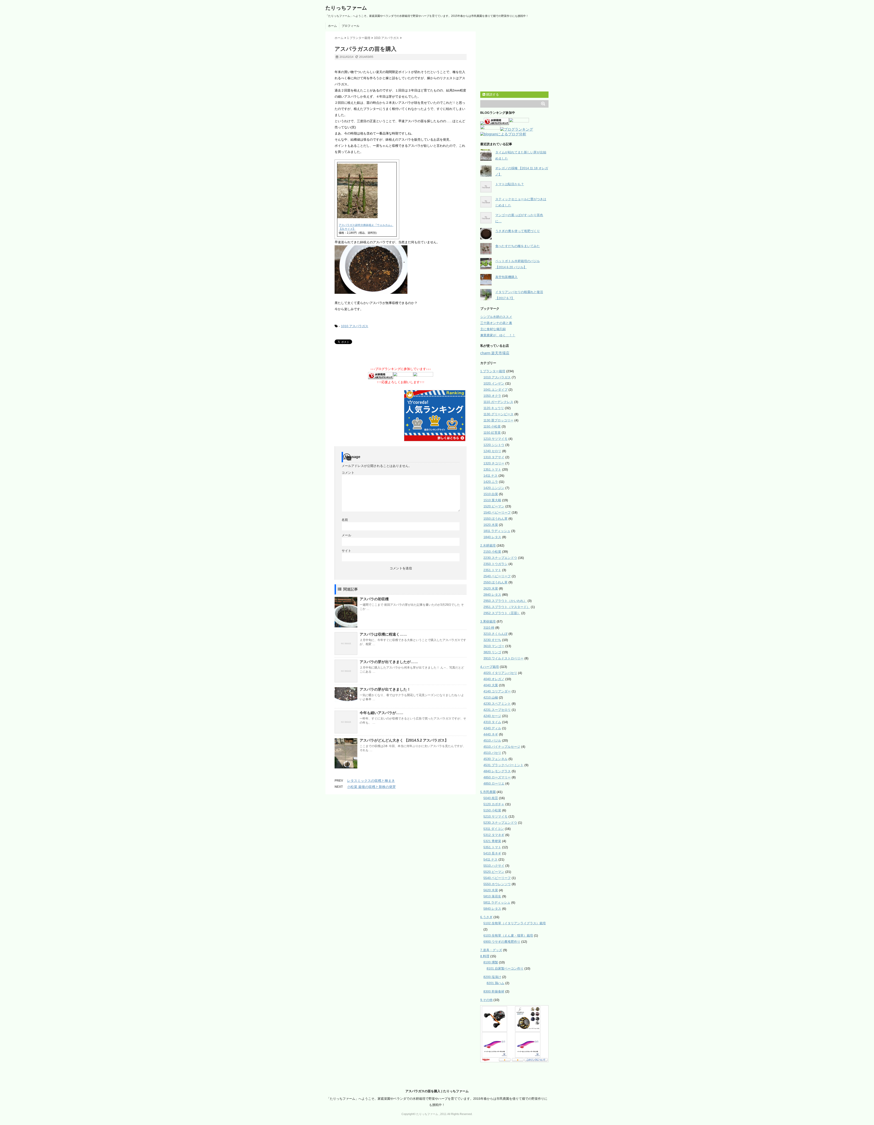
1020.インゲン (493, 383)
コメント (348, 472)
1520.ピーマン (493, 506)
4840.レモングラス (497, 771)
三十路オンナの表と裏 (496, 323)
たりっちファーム (346, 8)
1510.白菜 (490, 494)
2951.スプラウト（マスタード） (506, 607)
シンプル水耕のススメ (496, 317)
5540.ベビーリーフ (497, 878)
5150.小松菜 (492, 810)
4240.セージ (492, 716)
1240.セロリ (492, 451)
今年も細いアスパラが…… (381, 713)
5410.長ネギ (492, 853)
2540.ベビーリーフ (497, 576)
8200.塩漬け (492, 977)
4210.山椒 (490, 697)
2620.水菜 (490, 588)
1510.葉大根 (492, 500)
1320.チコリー (493, 463)
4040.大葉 (490, 685)
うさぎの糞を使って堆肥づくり (517, 231)
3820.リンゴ (492, 652)
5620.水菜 (490, 890)
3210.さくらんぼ (495, 634)
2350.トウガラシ (495, 564)
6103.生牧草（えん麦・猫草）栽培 (508, 935)
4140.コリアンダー (497, 691)
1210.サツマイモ (495, 439)
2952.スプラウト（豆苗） (501, 613)
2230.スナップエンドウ (500, 558)
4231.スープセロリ (497, 710)
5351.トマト (492, 847)
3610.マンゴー (493, 646)
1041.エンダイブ (495, 389)
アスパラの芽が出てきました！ (385, 689)
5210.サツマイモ (495, 816)
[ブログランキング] (516, 130)
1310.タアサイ (493, 457)
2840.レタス (492, 594)
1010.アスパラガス (354, 326)
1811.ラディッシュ (496, 531)
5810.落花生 (492, 896)
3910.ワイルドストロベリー (503, 658)
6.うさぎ (486, 917)
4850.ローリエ (493, 783)
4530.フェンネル (495, 759)
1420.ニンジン (493, 488)
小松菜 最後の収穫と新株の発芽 (371, 787)
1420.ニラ (490, 482)
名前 (345, 520)
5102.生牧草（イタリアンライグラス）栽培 (514, 923)
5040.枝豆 (490, 798)
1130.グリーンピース (498, 414)
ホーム (332, 26)
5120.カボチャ (493, 804)
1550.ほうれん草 (495, 518)
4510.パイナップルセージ (501, 746)
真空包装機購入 (506, 277)
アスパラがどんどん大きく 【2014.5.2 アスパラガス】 (404, 740)
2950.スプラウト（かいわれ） (505, 601)
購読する (492, 94)
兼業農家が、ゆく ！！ (497, 335)
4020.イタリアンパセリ (500, 673)
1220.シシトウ (493, 445)
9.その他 (486, 1000)
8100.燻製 (490, 962)
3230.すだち (492, 640)
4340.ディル (492, 728)
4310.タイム (492, 722)
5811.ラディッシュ (496, 902)
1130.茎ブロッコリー (498, 420)
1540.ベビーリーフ (497, 512)
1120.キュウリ (493, 408)
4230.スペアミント (497, 703)
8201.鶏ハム (495, 983)
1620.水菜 (490, 525)
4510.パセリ (492, 753)
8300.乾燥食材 (493, 991)
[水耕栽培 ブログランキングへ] (380, 376)
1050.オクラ (492, 396)
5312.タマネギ (493, 835)
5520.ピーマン (493, 872)
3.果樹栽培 (488, 621)
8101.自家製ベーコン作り (505, 968)
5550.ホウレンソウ (497, 884)
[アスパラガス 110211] (401, 269)
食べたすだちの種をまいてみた (517, 246)
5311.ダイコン (493, 829)
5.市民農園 (488, 792)
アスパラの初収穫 (374, 599)
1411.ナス (490, 475)
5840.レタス (492, 908)
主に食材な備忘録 (493, 329)
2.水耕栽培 (488, 545)
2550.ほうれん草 (495, 582)
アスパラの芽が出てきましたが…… (389, 662)
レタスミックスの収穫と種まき (371, 781)
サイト (346, 550)
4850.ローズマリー (497, 777)
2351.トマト (492, 570)
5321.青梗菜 (492, 841)
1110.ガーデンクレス (498, 402)
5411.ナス (490, 859)
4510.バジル (492, 740)
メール (346, 535)
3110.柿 (488, 627)
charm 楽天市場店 (494, 353)
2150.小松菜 (492, 551)
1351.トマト (492, 469)
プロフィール (350, 26)
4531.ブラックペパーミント (503, 765)
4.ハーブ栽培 (489, 667)
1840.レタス (492, 537)
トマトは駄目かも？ (509, 184)
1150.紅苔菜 (492, 432)
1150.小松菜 (492, 426)
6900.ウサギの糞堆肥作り (501, 941)
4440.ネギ (490, 734)
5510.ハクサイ (493, 865)
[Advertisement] (388, 66)
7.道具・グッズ (491, 950)
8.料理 (484, 956)
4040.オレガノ (493, 679)
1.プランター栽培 (492, 371)
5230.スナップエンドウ (500, 822)
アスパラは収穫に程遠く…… (383, 634)
